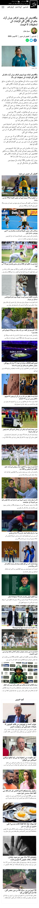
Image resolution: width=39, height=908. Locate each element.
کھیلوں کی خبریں (24, 36)
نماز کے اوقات (14, 1)
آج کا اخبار (18, 7)
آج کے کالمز (10, 7)
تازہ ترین (25, 7)
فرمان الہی (23, 1)
